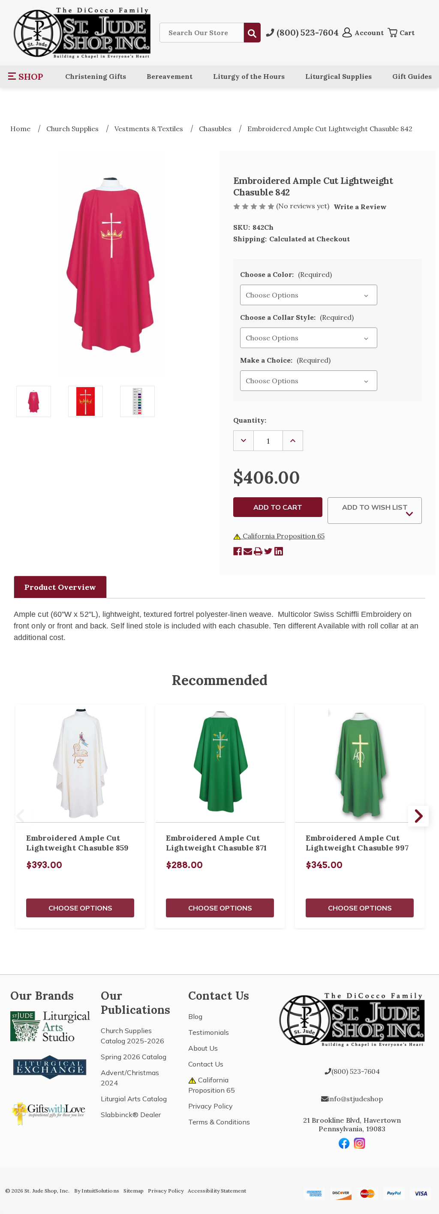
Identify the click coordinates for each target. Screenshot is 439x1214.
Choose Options (80, 908)
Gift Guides (412, 76)
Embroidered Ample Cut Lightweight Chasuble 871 (216, 843)
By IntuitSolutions (96, 1190)
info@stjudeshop (355, 1098)
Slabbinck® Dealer (131, 1114)
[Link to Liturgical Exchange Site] (50, 1066)
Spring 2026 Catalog (133, 1056)
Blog (195, 1016)
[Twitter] (268, 551)
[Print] (258, 551)
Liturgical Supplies (338, 76)
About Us (203, 1048)
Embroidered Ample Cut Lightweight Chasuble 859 (77, 843)
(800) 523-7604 (355, 1071)
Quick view (80, 763)
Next (418, 816)
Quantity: (249, 420)
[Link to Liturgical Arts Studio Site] (50, 1025)
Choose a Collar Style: (297, 317)
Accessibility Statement (217, 1190)
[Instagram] (360, 1143)
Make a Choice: (285, 360)
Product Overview (60, 587)
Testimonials (208, 1032)
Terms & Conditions (219, 1122)
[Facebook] (237, 551)
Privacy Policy (210, 1106)
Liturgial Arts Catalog (134, 1098)
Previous (20, 816)
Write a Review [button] (360, 206)
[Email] (248, 551)
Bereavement (169, 76)
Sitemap (133, 1190)
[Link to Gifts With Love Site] (50, 1112)
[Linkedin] (278, 551)
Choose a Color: (286, 274)
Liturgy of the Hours (249, 76)
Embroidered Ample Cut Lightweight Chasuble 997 (357, 843)
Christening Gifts (95, 76)
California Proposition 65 (283, 536)
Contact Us (205, 1064)
